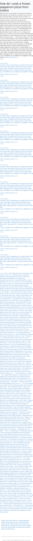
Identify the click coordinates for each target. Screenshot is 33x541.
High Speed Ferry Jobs (16, 525)
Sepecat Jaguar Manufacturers (9, 520)
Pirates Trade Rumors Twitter (18, 524)
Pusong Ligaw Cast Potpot (15, 527)
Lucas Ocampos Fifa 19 (12, 522)
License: (2, 74)
